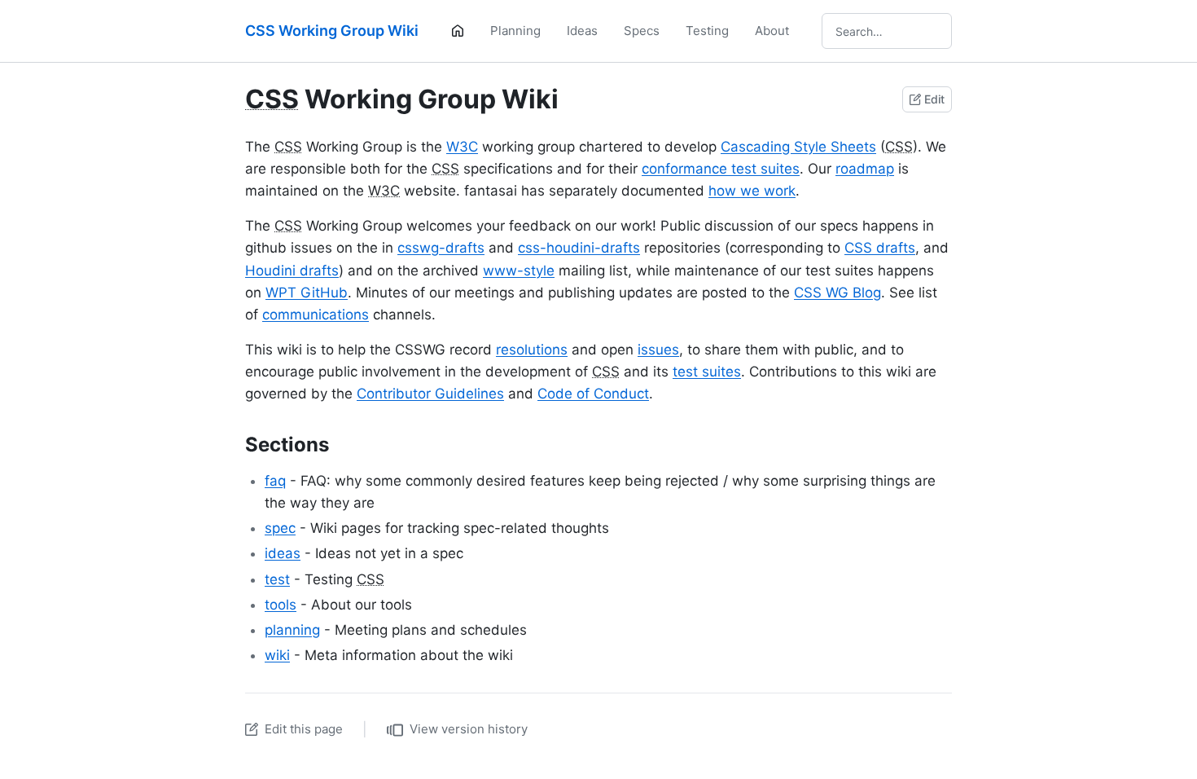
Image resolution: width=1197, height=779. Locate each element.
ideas (282, 553)
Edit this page (304, 729)
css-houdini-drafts (579, 248)
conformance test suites (721, 169)
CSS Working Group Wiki (332, 30)
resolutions (532, 349)
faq (275, 481)
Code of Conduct (593, 393)
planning (292, 630)
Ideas (582, 30)
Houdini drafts (292, 270)
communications (315, 314)
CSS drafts (879, 248)
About (772, 30)
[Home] (458, 31)
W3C (462, 147)
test (277, 579)
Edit (934, 99)
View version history (469, 729)
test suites (707, 371)
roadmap (864, 169)
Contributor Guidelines (430, 393)
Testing (707, 30)
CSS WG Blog (837, 292)
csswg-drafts (440, 248)
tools (280, 604)
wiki (277, 655)
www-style (519, 270)
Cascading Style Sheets (798, 147)
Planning (515, 30)
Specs (642, 30)
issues (658, 349)
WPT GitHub (306, 292)
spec (280, 528)
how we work (752, 191)
